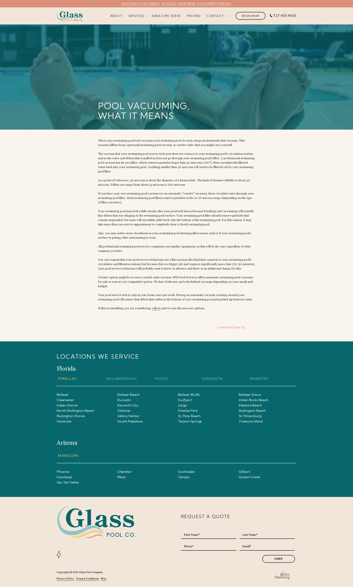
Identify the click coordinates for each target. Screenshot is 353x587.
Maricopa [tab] (69, 456)
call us (156, 308)
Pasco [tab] (161, 379)
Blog (103, 578)
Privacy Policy (65, 578)
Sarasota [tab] (212, 379)
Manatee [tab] (259, 379)
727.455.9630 (284, 16)
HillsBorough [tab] (121, 379)
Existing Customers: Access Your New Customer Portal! (176, 4)
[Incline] (282, 576)
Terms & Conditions (87, 578)
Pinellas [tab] (67, 379)
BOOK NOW (250, 15)
